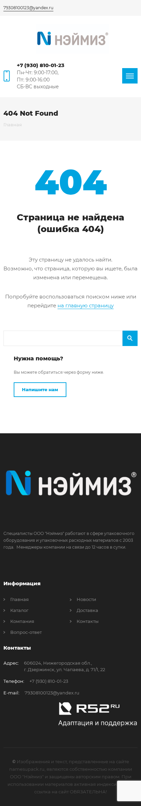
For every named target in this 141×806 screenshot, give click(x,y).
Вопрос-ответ (26, 632)
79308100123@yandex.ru (28, 7)
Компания (22, 621)
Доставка (87, 610)
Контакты (88, 621)
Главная (19, 599)
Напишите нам (40, 389)
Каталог (19, 610)
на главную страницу (85, 305)
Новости (86, 599)
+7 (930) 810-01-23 (40, 65)
